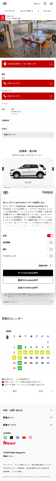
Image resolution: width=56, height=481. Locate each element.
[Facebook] (18, 437)
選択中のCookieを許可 (28, 280)
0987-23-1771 (13, 83)
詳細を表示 (43, 265)
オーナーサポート (26, 11)
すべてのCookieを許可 (28, 273)
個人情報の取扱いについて (41, 465)
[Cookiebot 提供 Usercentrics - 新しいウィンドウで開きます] (41, 192)
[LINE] (5, 437)
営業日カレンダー (10, 134)
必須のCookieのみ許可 (28, 288)
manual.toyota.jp (35, 206)
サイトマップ (8, 465)
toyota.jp (21, 206)
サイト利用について (22, 465)
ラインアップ (10, 11)
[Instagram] (30, 437)
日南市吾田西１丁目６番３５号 (21, 64)
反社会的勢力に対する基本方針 (38, 468)
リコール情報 (16, 471)
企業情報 (6, 471)
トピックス (47, 11)
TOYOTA (4, 3)
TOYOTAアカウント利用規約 (13, 468)
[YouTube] (24, 437)
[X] (11, 437)
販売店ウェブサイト (11, 302)
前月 (15, 391)
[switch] (50, 242)
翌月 (41, 391)
